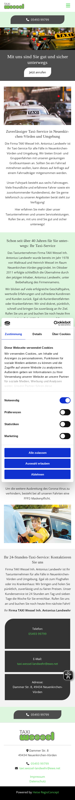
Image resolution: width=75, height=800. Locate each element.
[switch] (65, 412)
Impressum (37, 776)
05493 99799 (40, 763)
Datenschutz (37, 781)
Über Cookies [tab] (61, 333)
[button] (37, 19)
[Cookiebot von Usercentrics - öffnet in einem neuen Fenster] (54, 323)
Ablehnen (37, 474)
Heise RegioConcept (46, 792)
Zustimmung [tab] (13, 333)
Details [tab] (37, 333)
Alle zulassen (38, 452)
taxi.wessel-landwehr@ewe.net (39, 768)
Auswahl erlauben (37, 463)
